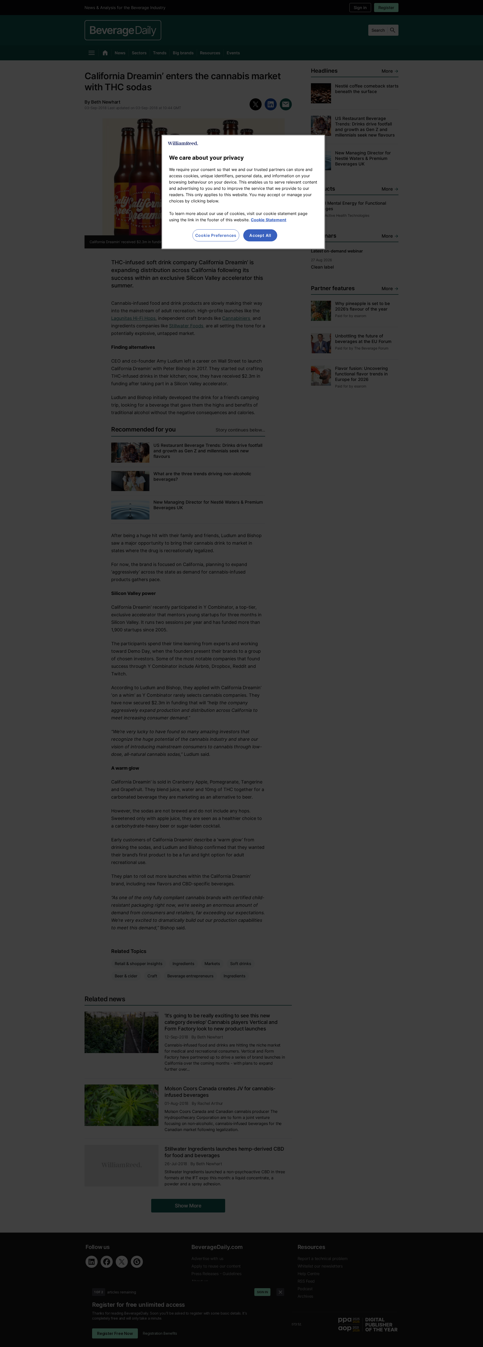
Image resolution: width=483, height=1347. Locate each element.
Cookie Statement (268, 219)
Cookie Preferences (215, 235)
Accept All (260, 235)
